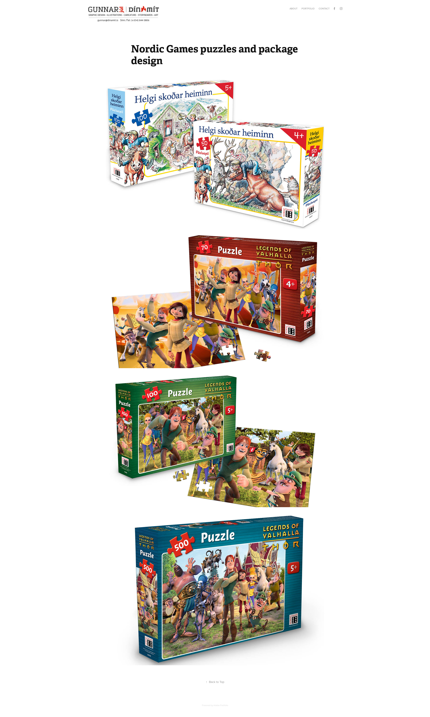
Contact (324, 8)
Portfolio (308, 8)
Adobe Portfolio (220, 705)
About (293, 8)
